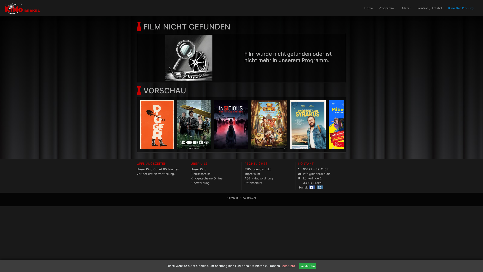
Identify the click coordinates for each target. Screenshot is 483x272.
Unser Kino (198, 169)
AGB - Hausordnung (259, 178)
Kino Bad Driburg (461, 8)
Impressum (252, 174)
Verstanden (308, 266)
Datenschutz (253, 183)
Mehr (405, 8)
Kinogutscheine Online (206, 178)
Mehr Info (288, 266)
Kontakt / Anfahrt (430, 8)
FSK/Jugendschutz (258, 169)
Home (368, 8)
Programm (386, 8)
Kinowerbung (200, 183)
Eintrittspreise (201, 174)
